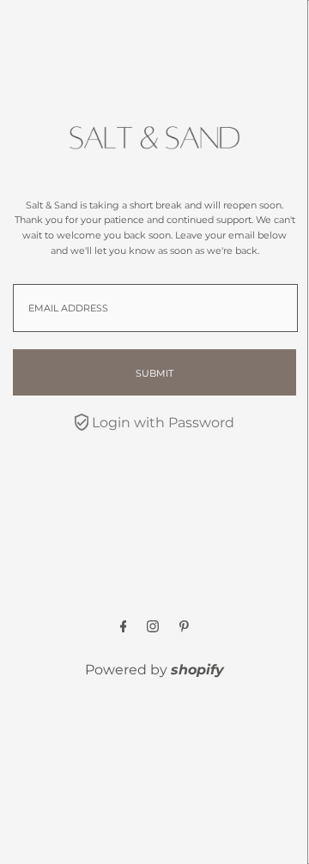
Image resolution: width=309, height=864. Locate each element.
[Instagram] (153, 627)
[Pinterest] (184, 627)
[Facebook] (123, 627)
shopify (197, 670)
